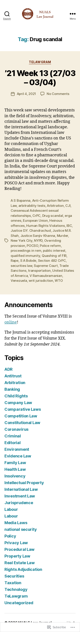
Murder (62, 235)
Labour (11, 509)
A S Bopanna (20, 200)
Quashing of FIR (54, 256)
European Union (35, 220)
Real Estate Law (19, 562)
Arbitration (55, 205)
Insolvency (14, 476)
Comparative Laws (22, 409)
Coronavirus (16, 429)
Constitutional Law (22, 422)
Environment (16, 449)
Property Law (17, 556)
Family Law (15, 462)
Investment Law (19, 496)
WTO (59, 280)
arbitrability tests (31, 205)
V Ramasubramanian (46, 276)
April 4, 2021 (26, 94)
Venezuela (19, 280)
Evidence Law (17, 456)
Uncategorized (18, 602)
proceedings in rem (26, 250)
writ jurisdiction (41, 280)
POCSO (32, 246)
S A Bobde (28, 260)
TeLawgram (40, 62)
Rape (14, 260)
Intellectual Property (24, 482)
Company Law (18, 402)
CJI (67, 205)
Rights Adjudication (23, 569)
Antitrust (13, 376)
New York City (21, 240)
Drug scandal (52, 215)
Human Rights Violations (45, 225)
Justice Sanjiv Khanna (37, 235)
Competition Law (20, 416)
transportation (39, 270)
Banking (12, 389)
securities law (21, 266)
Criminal (12, 436)
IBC (69, 225)
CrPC (36, 215)
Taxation (12, 582)
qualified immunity (25, 256)
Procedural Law (19, 549)
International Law (21, 489)
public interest (54, 250)
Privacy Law (16, 542)
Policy (10, 536)
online (10, 322)
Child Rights (16, 396)
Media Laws (15, 522)
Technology (15, 589)
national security (20, 529)
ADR (8, 369)
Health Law (15, 469)
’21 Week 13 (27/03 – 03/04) (40, 77)
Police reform (50, 246)
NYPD (38, 240)
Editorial (12, 442)
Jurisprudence (18, 502)
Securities (14, 576)
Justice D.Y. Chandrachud (31, 230)
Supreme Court (46, 266)
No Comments (58, 94)
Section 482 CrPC (52, 260)
